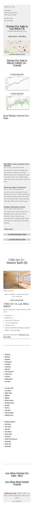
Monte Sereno (9, 400)
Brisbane (7, 359)
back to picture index (17, 300)
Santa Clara (8, 434)
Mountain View (9, 403)
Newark (7, 405)
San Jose (7, 429)
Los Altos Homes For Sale (17, 54)
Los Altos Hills (9, 388)
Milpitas (7, 398)
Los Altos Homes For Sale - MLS (17, 474)
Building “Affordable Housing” (14, 207)
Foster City (8, 374)
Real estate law (18, 209)
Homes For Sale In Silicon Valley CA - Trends (17, 63)
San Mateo (8, 431)
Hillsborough (8, 379)
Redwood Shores (10, 422)
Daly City (7, 369)
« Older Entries (8, 229)
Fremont (7, 376)
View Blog (22, 36)
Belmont (7, 357)
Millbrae (7, 395)
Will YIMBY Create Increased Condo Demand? (16, 165)
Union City (8, 444)
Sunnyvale (8, 441)
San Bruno (8, 424)
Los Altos (8, 381)
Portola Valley (9, 413)
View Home (12, 36)
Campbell (7, 364)
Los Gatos (8, 390)
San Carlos (8, 427)
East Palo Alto (9, 371)
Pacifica (7, 408)
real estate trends (18, 167)
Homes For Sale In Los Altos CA (17, 27)
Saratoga (7, 436)
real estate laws (18, 189)
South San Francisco (11, 439)
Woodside (8, 446)
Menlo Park (8, 393)
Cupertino (8, 367)
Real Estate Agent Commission (15, 187)
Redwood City (9, 415)
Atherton (7, 354)
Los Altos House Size (17, 93)
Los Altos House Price (17, 74)
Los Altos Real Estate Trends (17, 234)
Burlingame (8, 362)
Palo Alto (7, 410)
